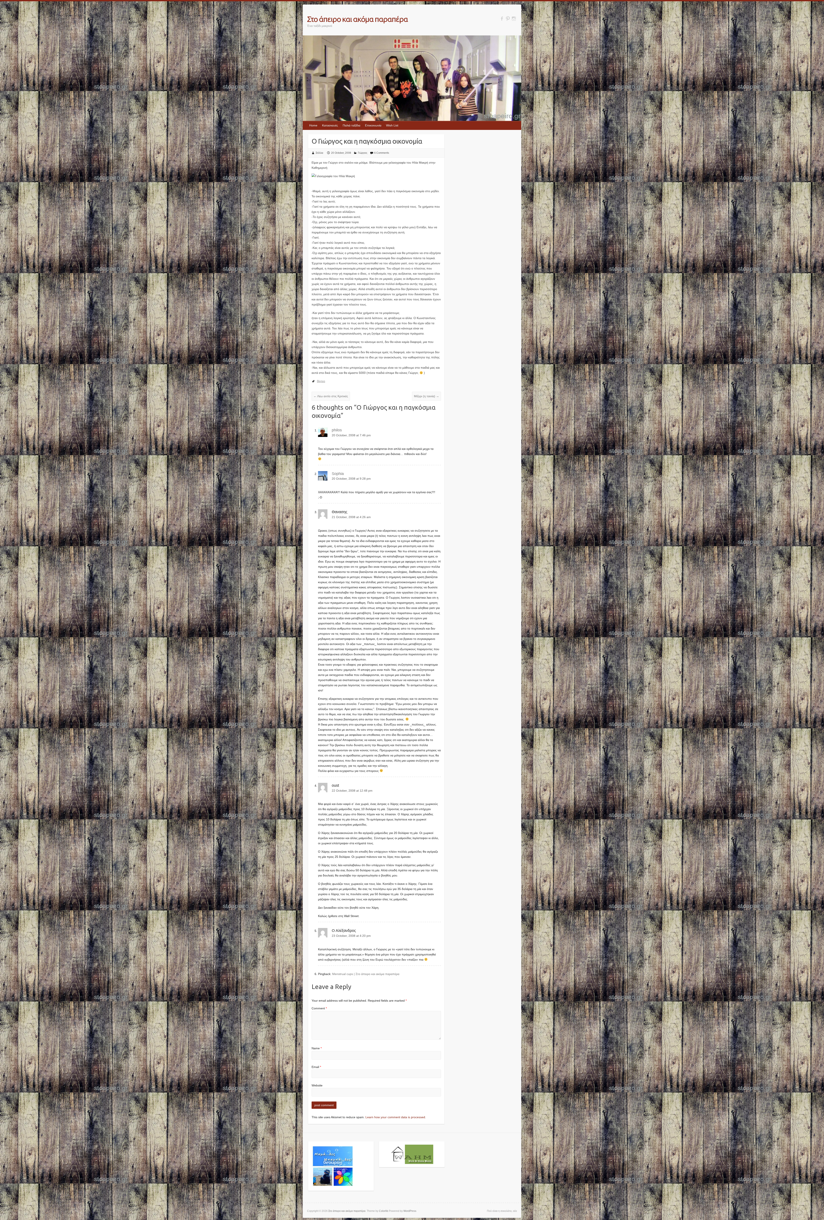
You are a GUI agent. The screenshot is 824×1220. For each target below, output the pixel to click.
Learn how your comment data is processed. (395, 1117)
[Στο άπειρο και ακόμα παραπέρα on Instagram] (514, 18)
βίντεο (321, 381)
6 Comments (381, 152)
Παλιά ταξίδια (351, 125)
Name (317, 1048)
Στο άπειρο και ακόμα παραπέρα (357, 19)
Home (313, 125)
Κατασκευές (330, 125)
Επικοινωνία (373, 125)
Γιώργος (362, 152)
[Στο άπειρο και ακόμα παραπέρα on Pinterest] (508, 18)
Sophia (338, 474)
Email (316, 1067)
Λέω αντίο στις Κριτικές (331, 396)
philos (337, 430)
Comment (319, 1008)
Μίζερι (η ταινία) (426, 396)
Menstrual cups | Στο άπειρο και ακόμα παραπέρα (365, 974)
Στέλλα (319, 152)
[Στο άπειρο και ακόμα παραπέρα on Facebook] (502, 18)
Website (317, 1085)
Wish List (392, 125)
